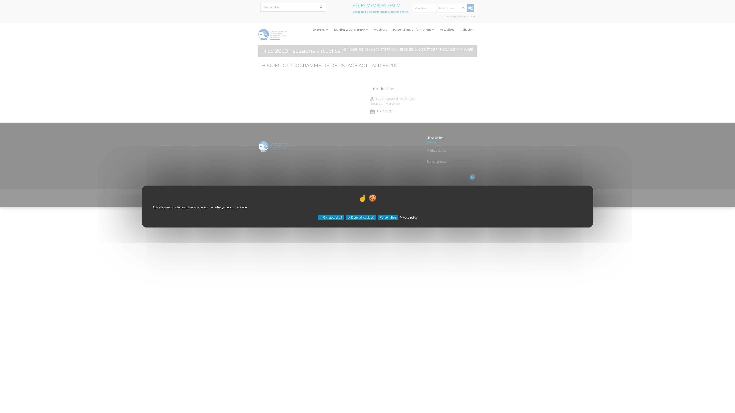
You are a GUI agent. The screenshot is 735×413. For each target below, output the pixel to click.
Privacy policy (408, 217)
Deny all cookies (362, 217)
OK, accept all (332, 217)
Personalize (388, 217)
